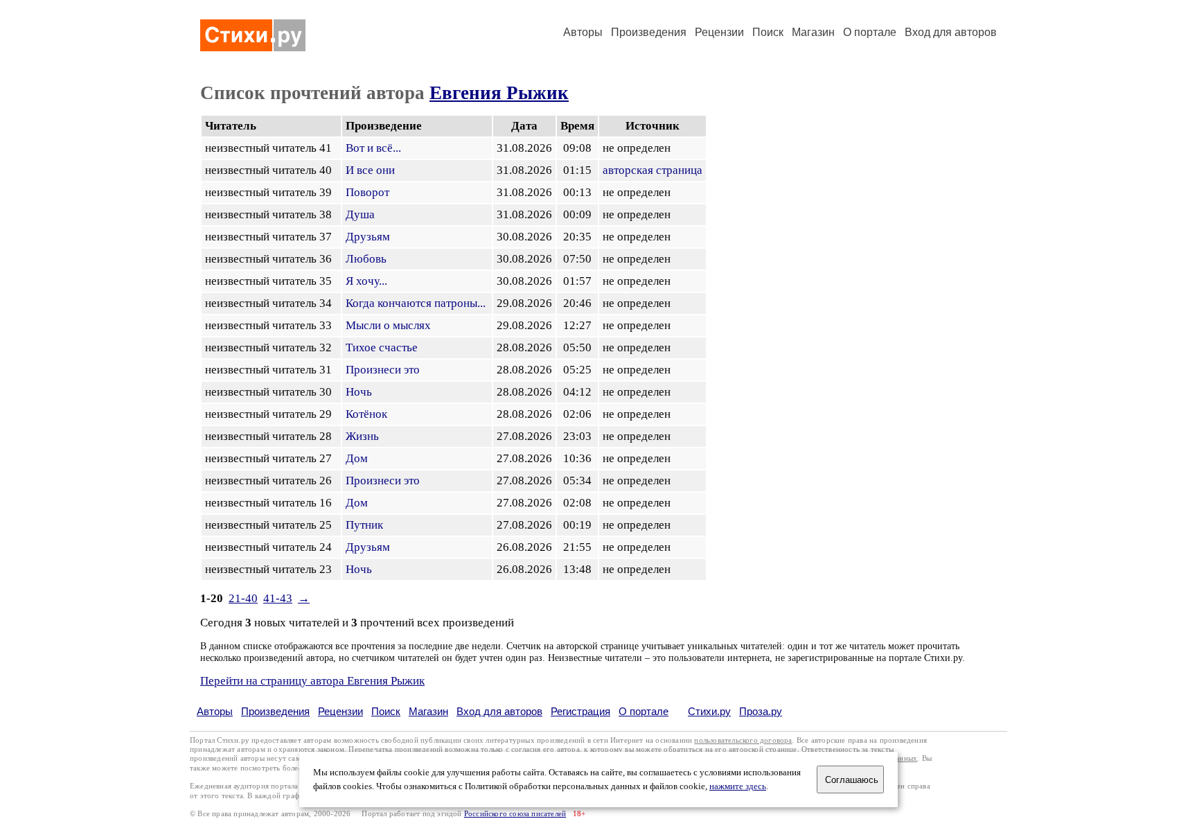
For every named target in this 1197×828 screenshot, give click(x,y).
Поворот (367, 192)
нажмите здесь (737, 786)
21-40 (243, 598)
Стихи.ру (709, 711)
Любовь (366, 258)
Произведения (648, 32)
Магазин (813, 32)
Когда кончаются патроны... (416, 303)
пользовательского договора (743, 740)
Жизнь (362, 436)
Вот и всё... (373, 148)
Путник (364, 524)
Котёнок (366, 414)
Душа (360, 214)
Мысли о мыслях (388, 325)
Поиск (767, 32)
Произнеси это (383, 369)
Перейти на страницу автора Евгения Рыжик (312, 680)
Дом (357, 458)
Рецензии (719, 32)
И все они (370, 170)
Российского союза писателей (515, 814)
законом (330, 749)
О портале (643, 711)
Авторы (583, 32)
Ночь (359, 391)
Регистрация (580, 711)
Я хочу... (366, 281)
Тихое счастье (382, 347)
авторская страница (652, 170)
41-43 (277, 598)
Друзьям (368, 236)
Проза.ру (760, 711)
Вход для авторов (951, 32)
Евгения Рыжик (499, 92)
